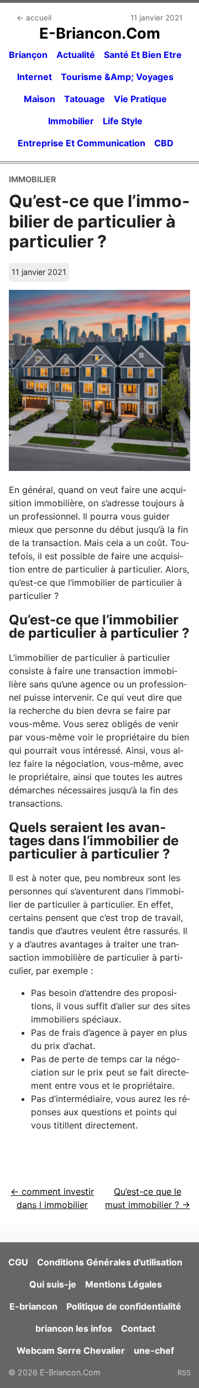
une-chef (154, 1350)
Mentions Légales (123, 1284)
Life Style (123, 120)
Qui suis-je (52, 1284)
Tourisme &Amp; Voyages (117, 76)
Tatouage (84, 98)
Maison (39, 98)
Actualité (75, 54)
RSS (184, 1372)
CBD (164, 143)
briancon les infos (73, 1328)
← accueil (34, 17)
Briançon (28, 54)
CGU (18, 1262)
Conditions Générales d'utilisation (109, 1262)
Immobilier (71, 120)
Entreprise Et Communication (81, 143)
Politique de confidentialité (123, 1306)
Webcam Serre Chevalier (71, 1350)
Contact (138, 1328)
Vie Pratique (140, 98)
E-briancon (33, 1306)
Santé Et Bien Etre (143, 54)
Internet (34, 76)
